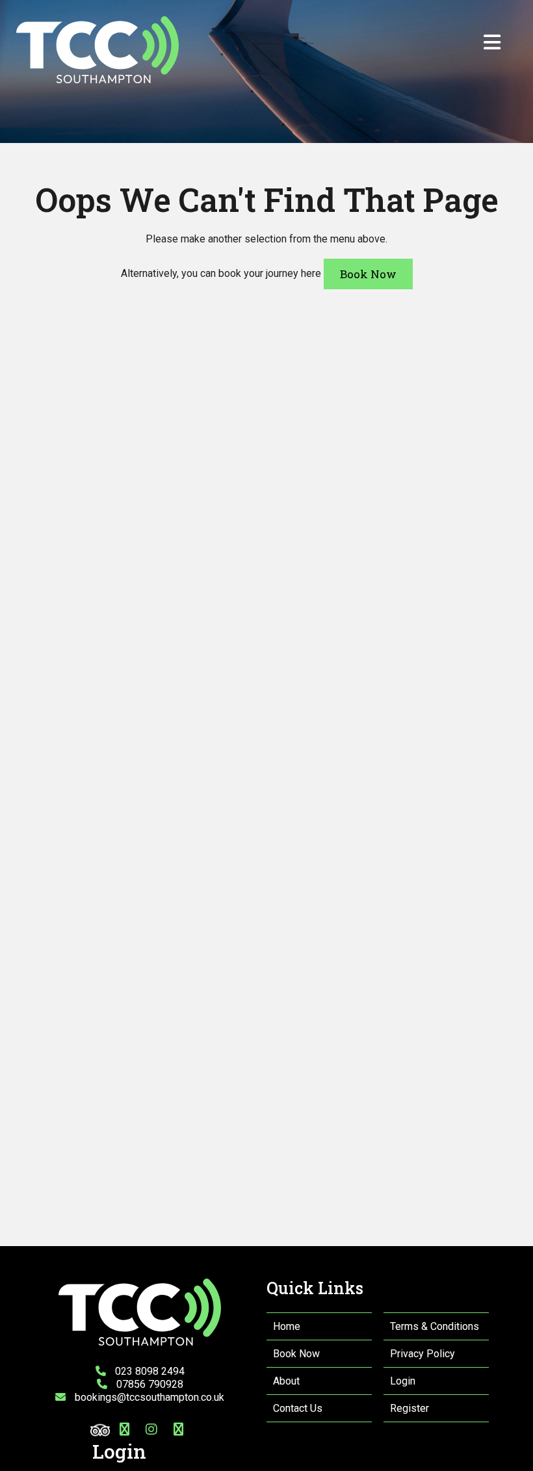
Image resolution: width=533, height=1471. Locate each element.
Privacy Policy (422, 1353)
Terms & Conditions (434, 1326)
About (286, 1381)
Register (409, 1408)
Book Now (368, 274)
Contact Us (297, 1408)
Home (286, 1326)
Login (402, 1381)
